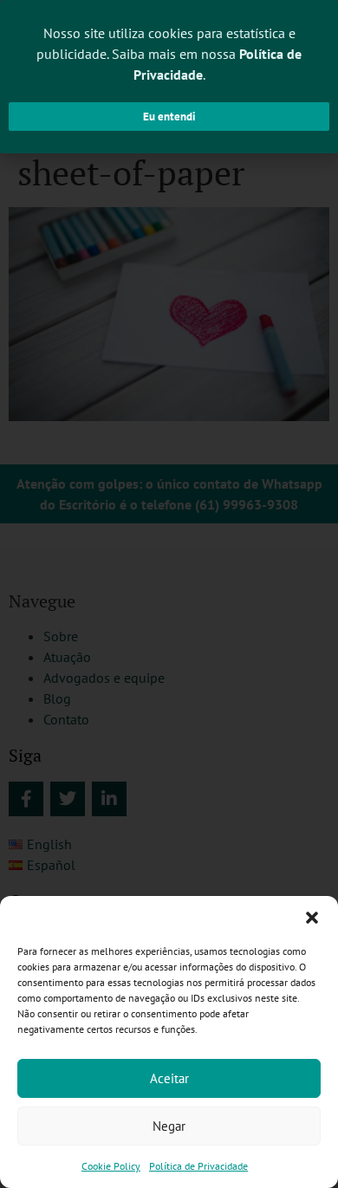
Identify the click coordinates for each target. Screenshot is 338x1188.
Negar (169, 1126)
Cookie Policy (110, 1165)
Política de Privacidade (198, 1165)
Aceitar (169, 1078)
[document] (169, 594)
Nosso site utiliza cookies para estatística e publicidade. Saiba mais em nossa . (169, 53)
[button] (312, 917)
